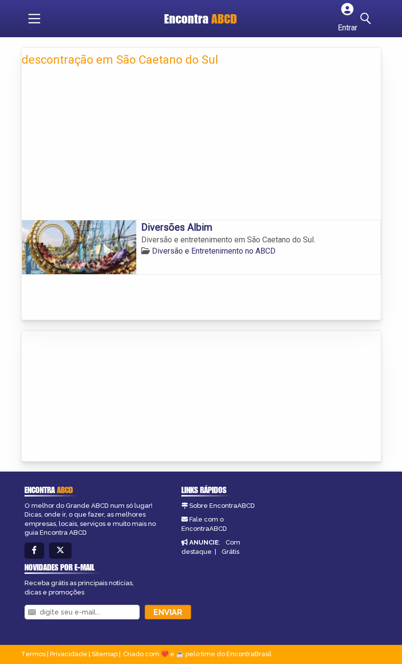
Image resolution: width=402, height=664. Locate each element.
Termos (33, 654)
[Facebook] (34, 551)
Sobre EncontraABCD (222, 505)
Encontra (200, 18)
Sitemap (105, 654)
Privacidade (68, 654)
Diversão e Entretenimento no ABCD (214, 251)
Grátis (230, 551)
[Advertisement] (201, 146)
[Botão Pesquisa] (367, 18)
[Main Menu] (34, 18)
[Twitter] (60, 551)
